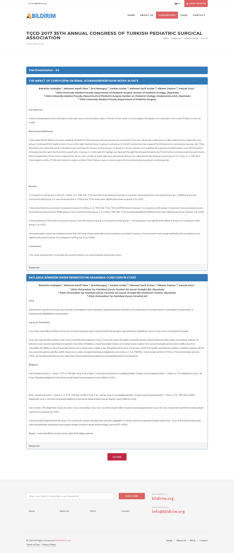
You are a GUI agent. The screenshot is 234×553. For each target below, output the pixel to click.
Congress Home (191, 38)
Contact (125, 511)
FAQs (93, 511)
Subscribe (131, 496)
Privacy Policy (49, 544)
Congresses (176, 38)
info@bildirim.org (38, 3)
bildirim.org (163, 498)
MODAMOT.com (62, 540)
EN (178, 3)
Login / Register (197, 3)
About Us (64, 511)
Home (166, 38)
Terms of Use (33, 544)
